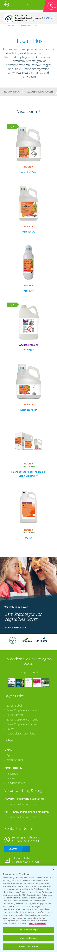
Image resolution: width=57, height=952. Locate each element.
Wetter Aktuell (15, 760)
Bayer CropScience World (22, 710)
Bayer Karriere (15, 715)
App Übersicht (29, 672)
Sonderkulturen (16, 783)
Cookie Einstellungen (28, 929)
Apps (10, 755)
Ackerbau (12, 773)
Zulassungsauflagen (40, 91)
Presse (10, 729)
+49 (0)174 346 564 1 (26, 841)
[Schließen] (2, 18)
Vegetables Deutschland (21, 733)
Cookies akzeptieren (28, 946)
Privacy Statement (37, 923)
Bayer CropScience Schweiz (23, 724)
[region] (28, 909)
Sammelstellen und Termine (23, 804)
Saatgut (11, 778)
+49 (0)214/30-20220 (26, 862)
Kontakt (13, 849)
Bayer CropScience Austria (22, 719)
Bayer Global (14, 705)
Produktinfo (11, 91)
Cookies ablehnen (28, 938)
